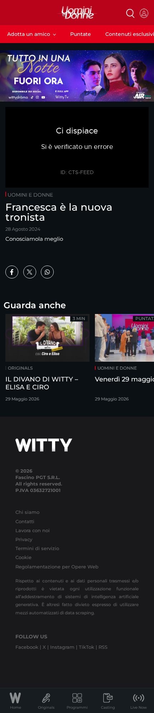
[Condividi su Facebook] (11, 272)
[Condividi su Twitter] (29, 272)
